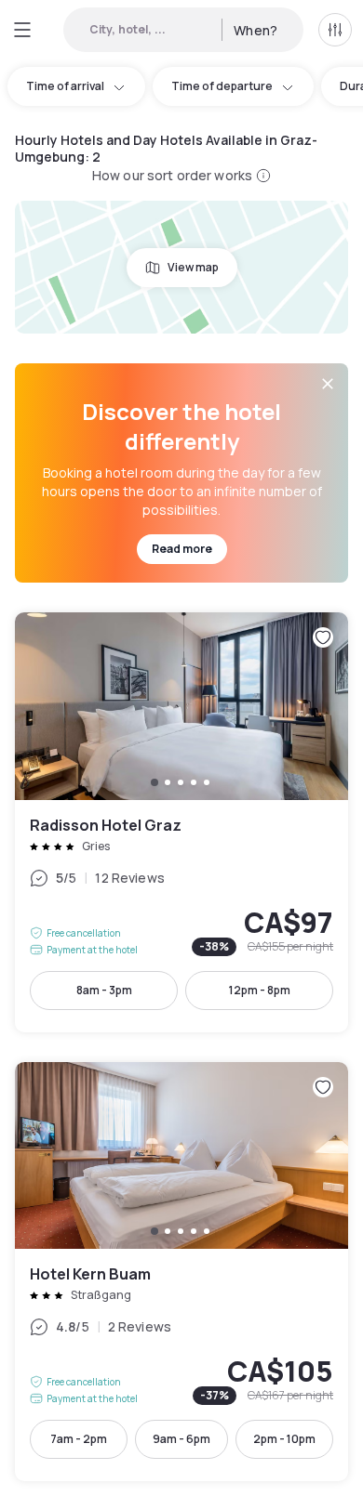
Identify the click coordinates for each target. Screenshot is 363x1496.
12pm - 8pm (259, 990)
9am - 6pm (181, 1439)
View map (193, 267)
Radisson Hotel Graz (181, 821)
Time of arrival (65, 86)
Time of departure (222, 86)
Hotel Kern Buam (181, 1271)
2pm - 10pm (284, 1439)
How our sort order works (172, 175)
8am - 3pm (104, 990)
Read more (182, 549)
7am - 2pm (78, 1439)
